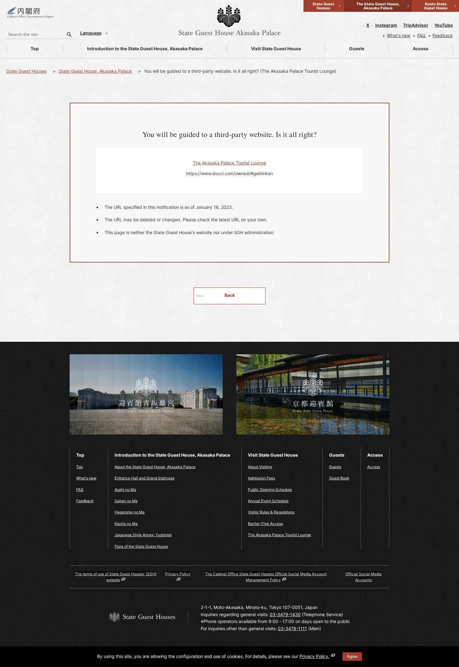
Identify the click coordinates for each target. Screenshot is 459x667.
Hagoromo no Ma (130, 512)
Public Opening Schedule (270, 489)
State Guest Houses (26, 71)
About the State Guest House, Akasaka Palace (155, 466)
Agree (352, 656)
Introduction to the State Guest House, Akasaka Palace (145, 48)
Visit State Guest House (276, 48)
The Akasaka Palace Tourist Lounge (279, 534)
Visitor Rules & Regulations (271, 512)
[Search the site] (69, 34)
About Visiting (260, 466)
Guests (356, 48)
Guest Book (339, 478)
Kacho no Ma (126, 523)
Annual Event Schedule (268, 500)
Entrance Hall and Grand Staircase (145, 478)
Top (35, 48)
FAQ (421, 35)
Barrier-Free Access (265, 523)
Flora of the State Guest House (141, 546)
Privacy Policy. (314, 656)
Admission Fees (261, 478)
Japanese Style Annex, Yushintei (143, 534)
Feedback (442, 35)
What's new (398, 35)
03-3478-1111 (292, 628)
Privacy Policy (177, 573)
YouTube (443, 25)
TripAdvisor (415, 25)
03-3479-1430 (285, 614)
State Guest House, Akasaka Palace (95, 71)
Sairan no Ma (126, 500)
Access (420, 48)
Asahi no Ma (125, 489)
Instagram (386, 25)
